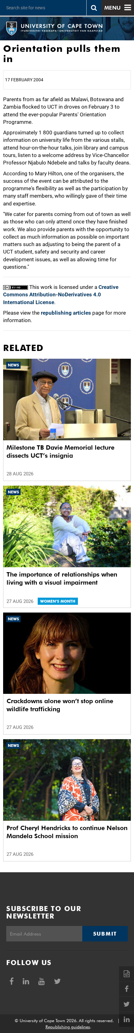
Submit (105, 934)
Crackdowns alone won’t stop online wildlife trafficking (60, 705)
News (13, 365)
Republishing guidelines (67, 1026)
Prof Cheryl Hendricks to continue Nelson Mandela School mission (67, 832)
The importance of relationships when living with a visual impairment (62, 578)
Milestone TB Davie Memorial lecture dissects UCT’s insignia (60, 451)
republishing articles (66, 313)
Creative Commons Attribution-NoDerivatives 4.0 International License (60, 294)
